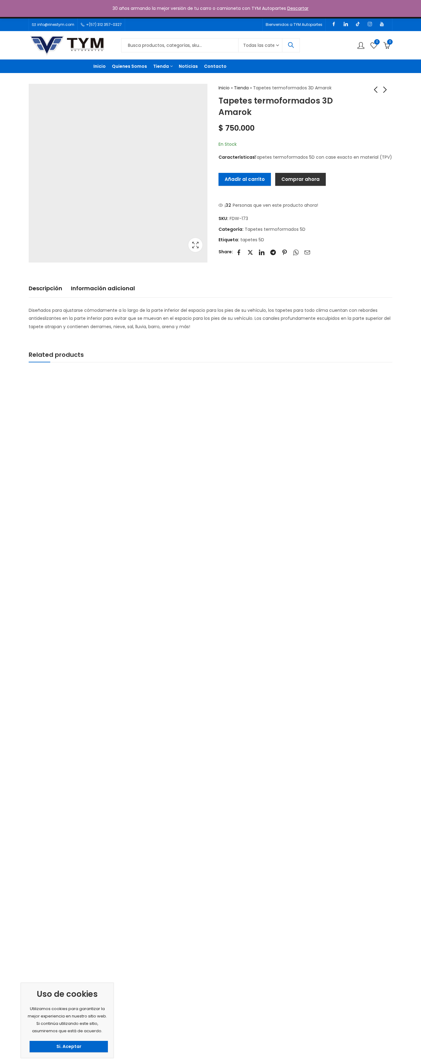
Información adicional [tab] (103, 288)
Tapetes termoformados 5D (275, 229)
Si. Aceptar (68, 1046)
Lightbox (195, 245)
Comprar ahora (300, 179)
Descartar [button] (298, 8)
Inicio (224, 88)
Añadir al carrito (245, 179)
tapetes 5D (252, 240)
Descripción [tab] (45, 288)
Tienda (241, 88)
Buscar (291, 45)
